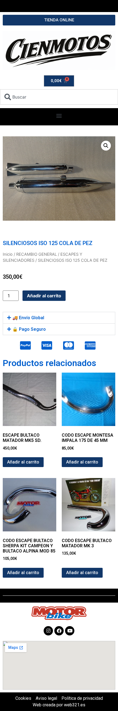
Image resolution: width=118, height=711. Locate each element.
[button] (59, 115)
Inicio (8, 254)
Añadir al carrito (44, 295)
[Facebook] (59, 630)
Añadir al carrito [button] (23, 462)
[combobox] (59, 97)
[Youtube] (69, 630)
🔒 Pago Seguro (29, 329)
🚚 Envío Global (28, 317)
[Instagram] (48, 630)
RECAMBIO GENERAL (36, 254)
